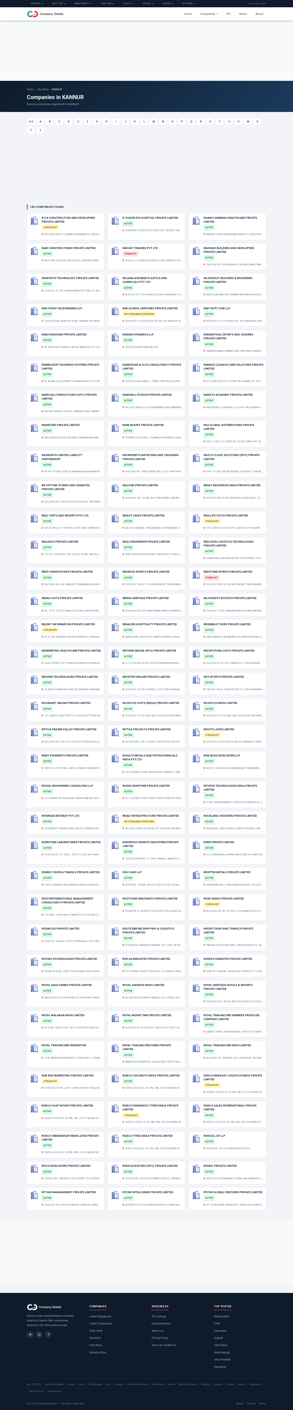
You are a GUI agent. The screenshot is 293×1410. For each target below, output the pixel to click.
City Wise (42, 89)
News (243, 13)
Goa (108, 1384)
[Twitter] (30, 1334)
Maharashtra (222, 1316)
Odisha (218, 1384)
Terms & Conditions (164, 1345)
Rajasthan (220, 1366)
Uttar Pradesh (222, 1359)
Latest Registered (100, 1316)
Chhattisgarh (95, 1384)
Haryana (118, 1384)
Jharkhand (158, 1384)
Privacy (251, 1403)
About (259, 13)
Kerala (171, 1384)
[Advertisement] (146, 51)
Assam (71, 1384)
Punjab (230, 1384)
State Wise (96, 1330)
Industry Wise (97, 1352)
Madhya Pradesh (188, 1384)
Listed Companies (100, 1323)
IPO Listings (159, 1316)
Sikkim (241, 1384)
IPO (229, 13)
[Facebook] (48, 1334)
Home (188, 13)
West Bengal (222, 1352)
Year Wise (95, 1345)
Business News (161, 1323)
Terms (262, 1403)
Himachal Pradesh (137, 1384)
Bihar (82, 1384)
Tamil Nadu (221, 1345)
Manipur (206, 1384)
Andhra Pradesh (54, 1384)
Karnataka (220, 1330)
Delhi (217, 1323)
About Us (157, 1330)
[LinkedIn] (39, 1334)
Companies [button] (208, 13)
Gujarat (218, 1337)
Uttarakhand (54, 1391)
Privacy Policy (160, 1337)
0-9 (31, 121)
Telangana (255, 1384)
